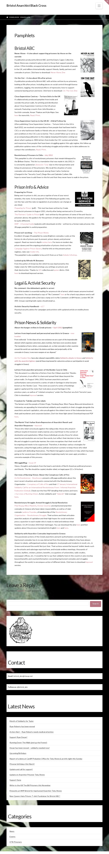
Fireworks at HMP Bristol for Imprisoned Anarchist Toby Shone (36, 791)
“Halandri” (60, 494)
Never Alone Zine (58, 72)
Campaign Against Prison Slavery (28, 248)
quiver (56, 270)
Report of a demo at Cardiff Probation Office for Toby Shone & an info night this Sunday (46, 759)
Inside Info (34, 252)
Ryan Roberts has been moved (22, 726)
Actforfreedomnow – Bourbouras (28, 478)
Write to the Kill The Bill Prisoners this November (30, 785)
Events (12, 836)
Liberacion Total (42, 164)
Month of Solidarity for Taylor (22, 721)
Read (32, 115)
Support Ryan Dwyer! (18, 737)
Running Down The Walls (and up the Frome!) (28, 742)
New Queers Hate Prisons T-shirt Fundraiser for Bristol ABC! (35, 796)
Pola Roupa (19, 506)
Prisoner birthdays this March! (22, 764)
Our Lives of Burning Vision (26, 494)
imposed (33, 395)
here (16, 115)
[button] (99, 6)
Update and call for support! (21, 769)
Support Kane (15, 780)
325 (40, 270)
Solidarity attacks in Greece (71, 358)
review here (47, 242)
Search (96, 603)
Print (38, 115)
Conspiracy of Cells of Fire (38, 484)
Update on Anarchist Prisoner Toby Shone (27, 775)
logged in (21, 591)
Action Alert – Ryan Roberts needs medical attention (32, 732)
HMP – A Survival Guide (24, 224)
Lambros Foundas (29, 512)
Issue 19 (32, 463)
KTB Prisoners (16, 842)
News (12, 831)
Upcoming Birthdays (18, 753)
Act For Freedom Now (22, 358)
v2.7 (42, 306)
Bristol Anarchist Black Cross (26, 5)
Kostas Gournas (44, 506)
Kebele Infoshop (70, 255)
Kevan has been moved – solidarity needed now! (30, 748)
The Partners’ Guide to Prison (26, 214)
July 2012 (49, 155)
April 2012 (57, 327)
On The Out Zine (70, 91)
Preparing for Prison (22, 208)
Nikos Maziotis (31, 506)
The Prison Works (41, 233)
